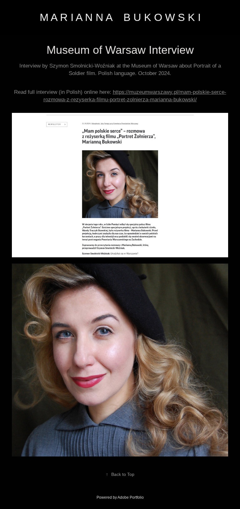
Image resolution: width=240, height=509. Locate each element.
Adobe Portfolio (131, 497)
